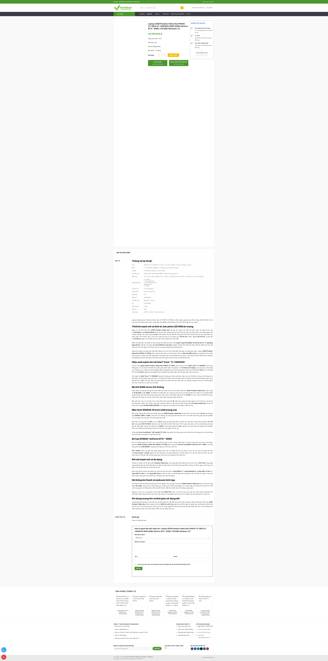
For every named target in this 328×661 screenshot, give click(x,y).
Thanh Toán (166, 14)
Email (176, 556)
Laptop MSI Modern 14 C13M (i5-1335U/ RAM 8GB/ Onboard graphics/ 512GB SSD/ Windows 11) (189, 611)
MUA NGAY (173, 55)
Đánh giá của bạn (140, 534)
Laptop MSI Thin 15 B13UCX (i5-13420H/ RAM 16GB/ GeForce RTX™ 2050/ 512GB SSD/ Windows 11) (122, 611)
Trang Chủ (142, 14)
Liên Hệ (188, 14)
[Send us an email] (201, 648)
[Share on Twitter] (199, 55)
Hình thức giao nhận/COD (177, 14)
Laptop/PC (149, 14)
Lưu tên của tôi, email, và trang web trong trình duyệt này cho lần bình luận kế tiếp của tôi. (163, 564)
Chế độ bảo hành (183, 635)
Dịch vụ (157, 14)
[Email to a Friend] (202, 55)
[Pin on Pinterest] (204, 55)
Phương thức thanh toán (186, 632)
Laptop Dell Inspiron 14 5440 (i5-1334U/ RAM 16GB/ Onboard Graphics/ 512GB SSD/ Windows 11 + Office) (172, 611)
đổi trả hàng (188, 629)
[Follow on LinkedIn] (204, 648)
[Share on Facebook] (197, 55)
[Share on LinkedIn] (207, 55)
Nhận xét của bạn (140, 541)
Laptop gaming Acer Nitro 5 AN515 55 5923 (205, 611)
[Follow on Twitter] (198, 648)
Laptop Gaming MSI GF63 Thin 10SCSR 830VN (139, 611)
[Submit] (182, 7)
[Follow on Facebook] (192, 648)
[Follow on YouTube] (207, 648)
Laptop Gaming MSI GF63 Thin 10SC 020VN (155, 611)
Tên (136, 556)
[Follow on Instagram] (195, 648)
